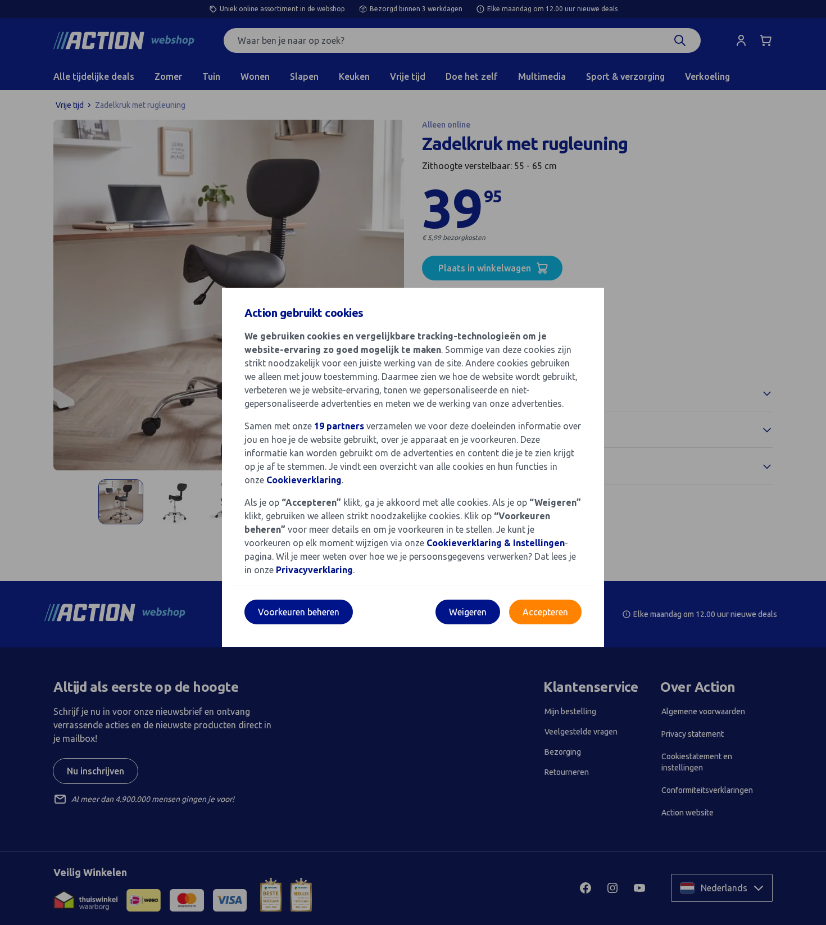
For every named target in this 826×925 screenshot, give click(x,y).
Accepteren (545, 612)
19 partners (339, 426)
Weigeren (468, 612)
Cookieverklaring (304, 480)
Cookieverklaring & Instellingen (495, 543)
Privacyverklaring (314, 570)
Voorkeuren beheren (298, 612)
